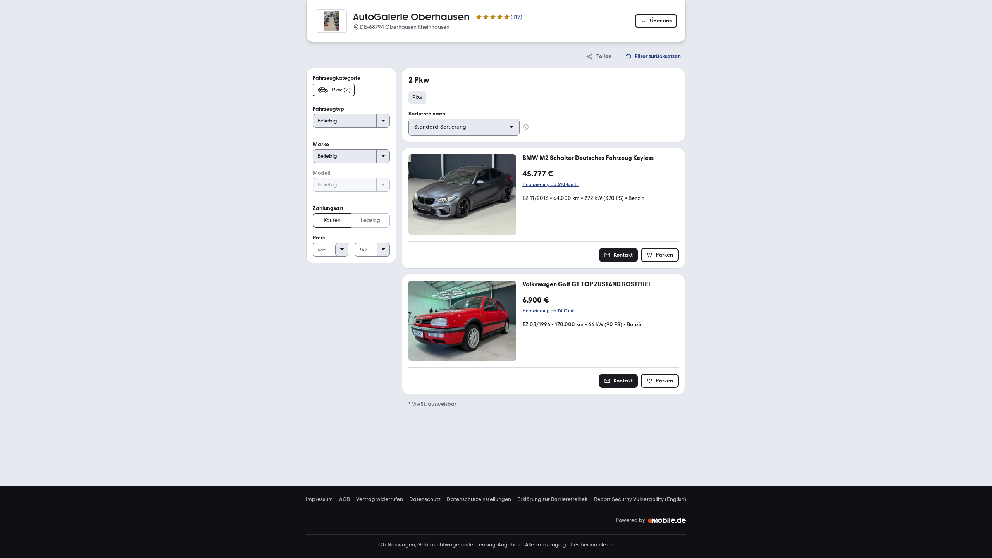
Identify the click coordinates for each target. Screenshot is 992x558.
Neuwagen (401, 544)
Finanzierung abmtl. (550, 184)
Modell (322, 173)
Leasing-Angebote (499, 544)
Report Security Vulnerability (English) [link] (640, 499)
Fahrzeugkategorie (336, 78)
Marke (321, 144)
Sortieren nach (426, 113)
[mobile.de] (667, 520)
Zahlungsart (328, 208)
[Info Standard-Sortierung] (526, 127)
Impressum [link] (319, 499)
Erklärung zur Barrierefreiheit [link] (552, 499)
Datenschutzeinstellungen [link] (479, 499)
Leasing (370, 220)
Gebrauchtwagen (439, 544)
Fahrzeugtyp (328, 109)
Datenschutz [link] (425, 499)
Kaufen (332, 220)
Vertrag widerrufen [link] (379, 499)
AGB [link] (344, 499)
